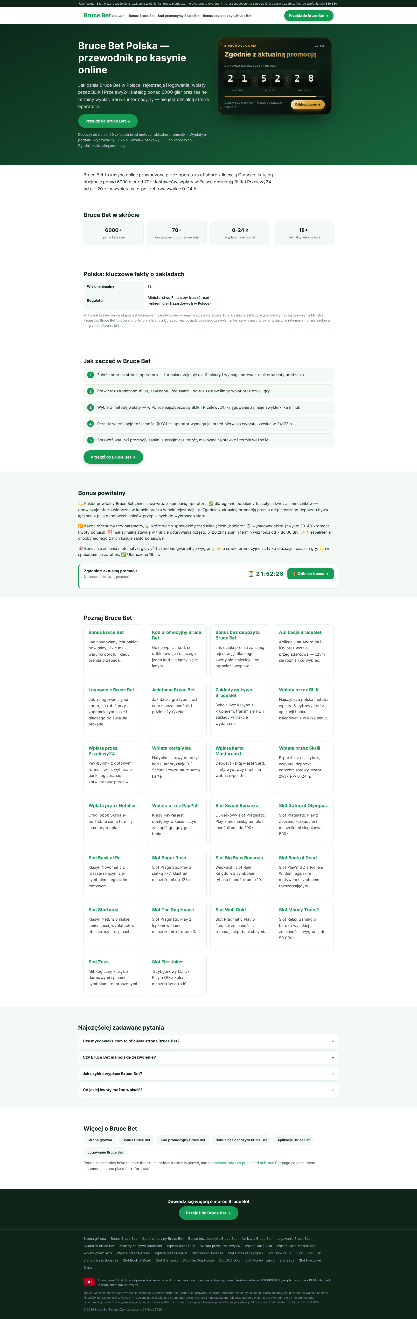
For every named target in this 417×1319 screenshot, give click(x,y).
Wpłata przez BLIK (181, 1246)
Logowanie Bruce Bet (105, 1152)
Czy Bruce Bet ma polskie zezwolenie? (119, 1057)
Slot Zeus (286, 1260)
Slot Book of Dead (137, 1260)
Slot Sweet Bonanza (207, 1253)
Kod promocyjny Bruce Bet (179, 16)
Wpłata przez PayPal (171, 1253)
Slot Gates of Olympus (245, 1253)
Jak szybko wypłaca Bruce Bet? (112, 1073)
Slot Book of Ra (280, 1253)
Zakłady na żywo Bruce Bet (140, 1246)
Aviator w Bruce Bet (98, 1246)
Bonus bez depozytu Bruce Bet (227, 16)
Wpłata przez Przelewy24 (220, 1246)
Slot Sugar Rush (308, 1253)
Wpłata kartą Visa (258, 1246)
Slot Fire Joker (310, 1260)
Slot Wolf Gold (230, 1260)
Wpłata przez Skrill (97, 1253)
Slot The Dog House (198, 1260)
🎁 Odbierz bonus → (310, 573)
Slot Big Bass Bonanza (100, 1260)
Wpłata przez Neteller (133, 1253)
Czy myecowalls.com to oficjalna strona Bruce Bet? (131, 1041)
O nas (87, 1267)
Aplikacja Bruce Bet (294, 1140)
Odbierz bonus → (308, 104)
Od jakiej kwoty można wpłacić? (113, 1089)
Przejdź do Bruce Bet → (309, 16)
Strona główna (100, 1140)
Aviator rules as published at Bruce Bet (248, 1163)
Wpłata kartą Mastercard (296, 1246)
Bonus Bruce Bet (142, 16)
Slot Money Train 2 (260, 1260)
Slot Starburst (167, 1260)
